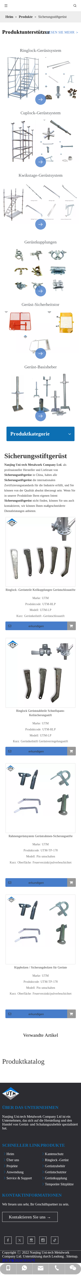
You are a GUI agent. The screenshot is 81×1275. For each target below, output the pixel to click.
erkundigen (36, 626)
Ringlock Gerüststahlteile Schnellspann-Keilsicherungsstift (40, 713)
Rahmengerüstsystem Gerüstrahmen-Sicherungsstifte (41, 836)
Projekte (12, 1166)
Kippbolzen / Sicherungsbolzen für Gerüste (40, 967)
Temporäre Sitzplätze (59, 1184)
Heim (10, 1154)
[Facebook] (8, 1240)
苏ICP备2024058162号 (18, 1260)
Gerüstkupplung (56, 1178)
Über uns (12, 1160)
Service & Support (19, 1178)
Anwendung (15, 1172)
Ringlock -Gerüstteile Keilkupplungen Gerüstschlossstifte (40, 589)
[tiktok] (54, 1240)
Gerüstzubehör (55, 1166)
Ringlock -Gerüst (56, 1160)
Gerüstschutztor (55, 1172)
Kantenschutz (54, 1154)
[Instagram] (43, 1240)
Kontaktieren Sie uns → (30, 1217)
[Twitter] (19, 1240)
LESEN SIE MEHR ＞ (62, 32)
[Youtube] (31, 1240)
